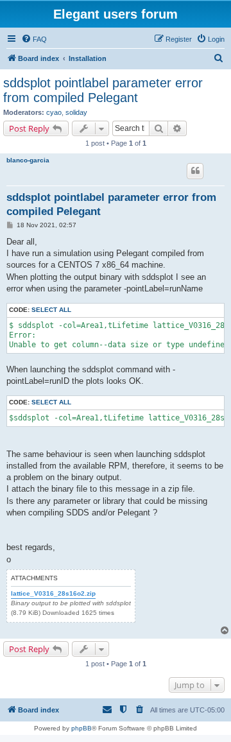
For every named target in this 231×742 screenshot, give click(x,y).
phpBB (81, 728)
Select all (51, 309)
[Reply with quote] (195, 170)
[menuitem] (34, 39)
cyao (54, 112)
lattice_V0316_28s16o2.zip (53, 593)
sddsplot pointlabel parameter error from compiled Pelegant (103, 90)
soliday (76, 112)
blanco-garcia (27, 160)
